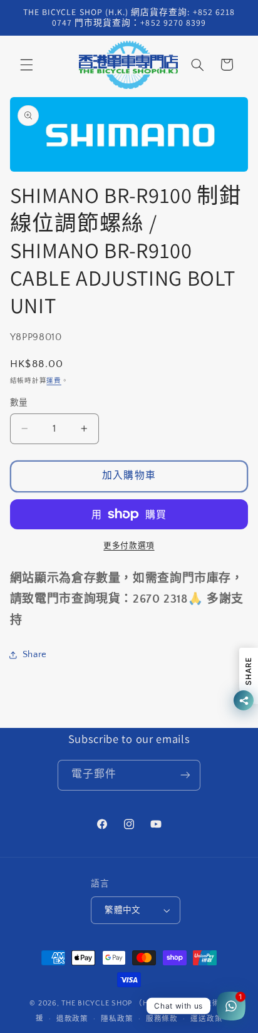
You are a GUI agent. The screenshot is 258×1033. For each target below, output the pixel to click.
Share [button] (35, 655)
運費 (53, 381)
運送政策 (206, 1019)
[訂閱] (185, 775)
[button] (26, 64)
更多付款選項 (128, 545)
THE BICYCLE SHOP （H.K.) (112, 1003)
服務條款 (162, 1019)
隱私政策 (117, 1019)
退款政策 (72, 1019)
